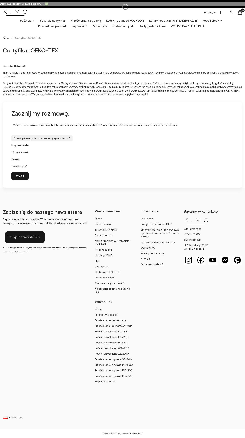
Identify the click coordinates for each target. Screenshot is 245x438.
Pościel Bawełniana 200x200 (112, 348)
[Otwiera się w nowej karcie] (188, 260)
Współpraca (102, 266)
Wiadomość (20, 166)
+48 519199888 (192, 229)
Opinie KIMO (148, 247)
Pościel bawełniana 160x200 (111, 337)
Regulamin (147, 218)
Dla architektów (104, 235)
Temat (15, 159)
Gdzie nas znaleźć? (152, 264)
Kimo (6, 37)
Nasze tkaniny (103, 224)
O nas (98, 218)
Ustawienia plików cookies (156, 242)
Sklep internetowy (121, 433)
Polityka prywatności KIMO (156, 224)
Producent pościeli (106, 314)
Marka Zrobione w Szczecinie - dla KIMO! (113, 242)
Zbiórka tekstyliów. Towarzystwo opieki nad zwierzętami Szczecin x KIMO (160, 233)
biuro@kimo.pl (192, 239)
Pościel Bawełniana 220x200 (112, 353)
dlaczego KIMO (103, 255)
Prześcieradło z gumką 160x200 (114, 370)
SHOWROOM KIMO (106, 229)
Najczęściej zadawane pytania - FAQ (113, 290)
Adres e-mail (20, 152)
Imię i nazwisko (20, 145)
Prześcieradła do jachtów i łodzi (114, 325)
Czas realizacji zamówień (109, 283)
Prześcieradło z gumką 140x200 (114, 364)
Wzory (99, 309)
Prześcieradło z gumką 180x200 (114, 376)
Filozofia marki (103, 249)
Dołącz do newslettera (25, 237)
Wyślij (20, 176)
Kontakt (145, 258)
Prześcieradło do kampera (110, 320)
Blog (97, 261)
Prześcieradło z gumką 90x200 (113, 359)
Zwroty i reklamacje (152, 253)
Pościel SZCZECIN (105, 381)
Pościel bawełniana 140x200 (112, 331)
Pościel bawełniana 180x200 (111, 342)
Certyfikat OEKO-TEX (107, 272)
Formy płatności (104, 277)
